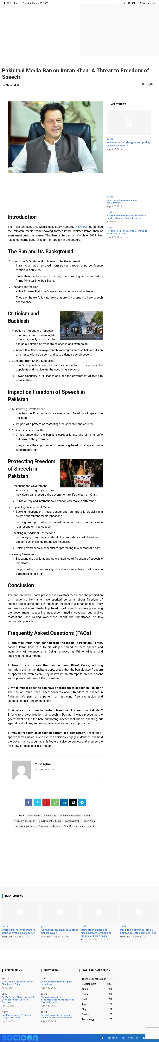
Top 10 (5, 978)
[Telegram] (82, 802)
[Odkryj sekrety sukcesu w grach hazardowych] (59, 912)
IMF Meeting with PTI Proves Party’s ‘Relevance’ (16, 1016)
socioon (79, 826)
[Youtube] (133, 3)
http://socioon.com (44, 769)
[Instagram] (124, 3)
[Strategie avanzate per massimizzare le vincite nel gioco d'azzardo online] (99, 912)
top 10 (90, 826)
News (5, 1012)
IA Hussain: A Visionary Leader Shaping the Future (17, 983)
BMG (4, 994)
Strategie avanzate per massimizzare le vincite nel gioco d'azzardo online (126, 216)
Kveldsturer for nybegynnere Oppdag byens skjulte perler (128, 144)
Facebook (111, 1038)
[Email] (73, 802)
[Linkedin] (64, 802)
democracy (50, 815)
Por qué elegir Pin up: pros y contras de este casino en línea (138, 931)
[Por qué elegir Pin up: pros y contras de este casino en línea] (138, 912)
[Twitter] (129, 3)
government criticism (50, 821)
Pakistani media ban (49, 826)
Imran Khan (89, 821)
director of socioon (70, 815)
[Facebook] (119, 3)
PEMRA (81, 226)
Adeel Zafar (7, 936)
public (110, 139)
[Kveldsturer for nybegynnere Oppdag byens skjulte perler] (129, 122)
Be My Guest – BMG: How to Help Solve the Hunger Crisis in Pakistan (18, 1000)
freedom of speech (25, 821)
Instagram (132, 1038)
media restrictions (25, 826)
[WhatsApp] (55, 802)
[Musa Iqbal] (21, 770)
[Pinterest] (46, 802)
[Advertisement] (55, 860)
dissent (87, 815)
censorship (34, 815)
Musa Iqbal (12, 84)
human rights (72, 821)
